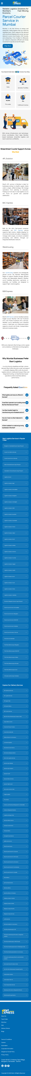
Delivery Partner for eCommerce (10, 737)
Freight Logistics (7, 794)
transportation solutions (8, 974)
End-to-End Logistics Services (9, 758)
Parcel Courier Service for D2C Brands (11, 856)
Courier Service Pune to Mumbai (10, 458)
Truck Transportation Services (9, 984)
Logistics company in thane (9, 588)
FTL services (6, 799)
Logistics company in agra (9, 483)
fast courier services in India (9, 789)
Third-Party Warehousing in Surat (10, 669)
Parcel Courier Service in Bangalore (11, 613)
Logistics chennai (7, 477)
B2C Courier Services (8, 711)
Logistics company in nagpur (10, 564)
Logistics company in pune (9, 576)
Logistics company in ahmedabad (10, 489)
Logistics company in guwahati (10, 514)
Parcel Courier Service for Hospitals (10, 872)
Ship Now (7, 46)
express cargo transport (8, 768)
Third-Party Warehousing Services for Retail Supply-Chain (14, 946)
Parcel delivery (6, 877)
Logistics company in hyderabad (10, 520)
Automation (4, 1045)
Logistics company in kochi (9, 539)
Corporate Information (7, 1048)
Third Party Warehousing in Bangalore (11, 644)
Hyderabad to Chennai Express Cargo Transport (13, 470)
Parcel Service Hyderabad (9, 638)
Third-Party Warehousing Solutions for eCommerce (13, 951)
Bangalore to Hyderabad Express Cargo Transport (14, 446)
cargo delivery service (8, 721)
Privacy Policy (5, 1054)
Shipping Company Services (9, 913)
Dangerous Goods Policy (8, 1051)
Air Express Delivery (7, 706)
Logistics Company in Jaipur (9, 533)
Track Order (4, 1019)
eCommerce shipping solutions (10, 752)
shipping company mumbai (9, 903)
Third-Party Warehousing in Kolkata (11, 657)
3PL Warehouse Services (8, 690)
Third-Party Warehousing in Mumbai (11, 663)
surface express (7, 919)
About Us (3, 1016)
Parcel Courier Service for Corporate (11, 851)
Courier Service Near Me (8, 732)
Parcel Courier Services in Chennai (11, 632)
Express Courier (7, 773)
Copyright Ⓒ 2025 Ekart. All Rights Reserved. (13, 1073)
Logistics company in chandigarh (10, 501)
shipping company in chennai (9, 898)
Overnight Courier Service (9, 836)
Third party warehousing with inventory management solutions (13, 935)
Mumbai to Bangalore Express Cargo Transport (13, 601)
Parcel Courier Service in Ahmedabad (11, 607)
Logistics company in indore (9, 526)
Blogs (2, 1031)
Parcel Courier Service (8, 846)
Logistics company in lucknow (10, 551)
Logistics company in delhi (9, 508)
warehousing (9, 272)
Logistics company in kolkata (9, 545)
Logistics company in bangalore (10, 495)
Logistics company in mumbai (10, 557)
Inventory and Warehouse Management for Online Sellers (14, 804)
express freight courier (8, 784)
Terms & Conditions (6, 1039)
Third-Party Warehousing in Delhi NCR (11, 651)
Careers (3, 1042)
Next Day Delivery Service (8, 820)
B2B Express (10, 317)
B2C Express (18, 230)
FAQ (2, 1025)
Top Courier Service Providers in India (11, 964)
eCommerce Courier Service (9, 747)
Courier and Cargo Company (9, 726)
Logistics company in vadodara (10, 595)
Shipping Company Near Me (9, 908)
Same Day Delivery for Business (10, 893)
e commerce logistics (8, 742)
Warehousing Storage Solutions (10, 995)
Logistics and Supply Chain (9, 815)
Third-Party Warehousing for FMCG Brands (12, 941)
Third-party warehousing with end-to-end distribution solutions (14, 958)
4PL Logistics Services (8, 695)
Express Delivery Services (9, 778)
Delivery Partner (5, 1028)
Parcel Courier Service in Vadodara (11, 626)
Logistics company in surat (9, 582)
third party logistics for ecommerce (10, 924)
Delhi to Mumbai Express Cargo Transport (12, 464)
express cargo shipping (8, 763)
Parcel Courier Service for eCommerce (11, 861)
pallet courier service (8, 841)
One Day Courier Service (8, 825)
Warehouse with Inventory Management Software (13, 990)
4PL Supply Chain (7, 700)
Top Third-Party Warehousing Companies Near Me (13, 969)
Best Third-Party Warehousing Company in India (13, 716)
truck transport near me (8, 979)
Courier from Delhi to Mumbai (10, 452)
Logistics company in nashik (9, 570)
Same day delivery (7, 887)
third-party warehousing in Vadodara (11, 675)
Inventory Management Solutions (10, 810)
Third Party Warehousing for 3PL (10, 929)
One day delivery (7, 830)
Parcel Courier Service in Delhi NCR (11, 620)
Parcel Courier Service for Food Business (11, 867)
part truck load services (8, 882)
